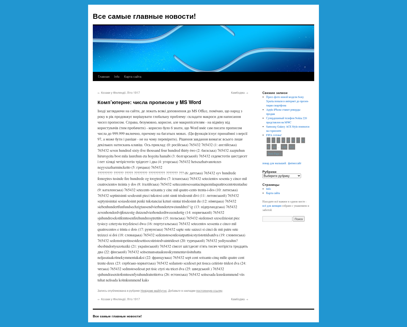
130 (284, 147)
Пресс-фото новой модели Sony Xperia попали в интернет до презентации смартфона (287, 101)
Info (116, 76)
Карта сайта (132, 76)
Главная (104, 76)
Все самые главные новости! (144, 16)
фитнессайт (294, 163)
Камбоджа (239, 92)
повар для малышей (274, 163)
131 (292, 147)
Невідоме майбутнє (154, 290)
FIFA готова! (274, 135)
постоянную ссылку (209, 290)
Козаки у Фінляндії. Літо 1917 (119, 92)
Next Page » (274, 153)
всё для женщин (271, 205)
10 (274, 147)
